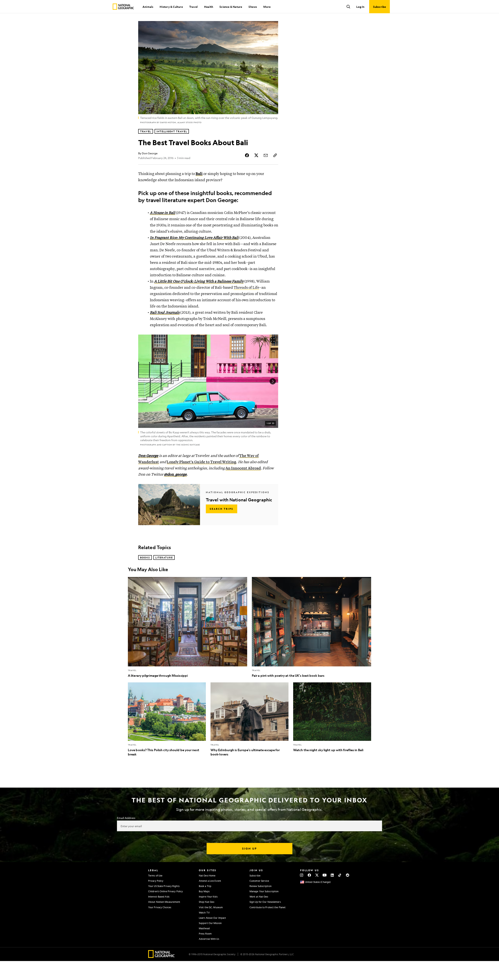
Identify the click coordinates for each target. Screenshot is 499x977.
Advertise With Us (209, 938)
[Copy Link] (275, 155)
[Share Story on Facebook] (247, 155)
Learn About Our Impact (212, 917)
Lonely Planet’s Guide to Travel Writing (201, 462)
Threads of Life (246, 288)
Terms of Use (155, 875)
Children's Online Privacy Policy (165, 891)
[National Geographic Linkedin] (332, 875)
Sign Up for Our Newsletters (265, 901)
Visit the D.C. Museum (211, 907)
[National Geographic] (123, 7)
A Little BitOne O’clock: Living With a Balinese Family (199, 281)
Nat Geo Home (207, 875)
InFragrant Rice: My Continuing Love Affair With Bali (194, 238)
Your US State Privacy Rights (164, 886)
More (267, 6)
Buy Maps (204, 891)
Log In (360, 6)
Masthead (204, 928)
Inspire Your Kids (208, 896)
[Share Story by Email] (266, 155)
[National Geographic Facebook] (309, 875)
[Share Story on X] (256, 155)
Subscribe (255, 875)
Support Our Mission (210, 923)
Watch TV (204, 912)
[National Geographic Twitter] (316, 875)
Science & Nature (230, 6)
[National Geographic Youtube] (324, 875)
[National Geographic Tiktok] (339, 875)
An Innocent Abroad (243, 468)
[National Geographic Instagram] (301, 875)
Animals (147, 6)
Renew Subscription (261, 886)
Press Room (205, 933)
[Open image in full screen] (273, 340)
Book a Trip (205, 886)
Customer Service (259, 880)
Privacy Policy (155, 880)
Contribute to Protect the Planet (268, 907)
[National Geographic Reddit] (347, 875)
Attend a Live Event (210, 880)
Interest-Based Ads (158, 896)
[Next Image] (273, 381)
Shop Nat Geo (206, 901)
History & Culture (171, 6)
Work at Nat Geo (259, 896)
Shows (253, 6)
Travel (193, 6)
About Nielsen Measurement (164, 901)
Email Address (126, 818)
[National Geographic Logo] (161, 957)
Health (208, 6)
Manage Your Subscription (264, 891)
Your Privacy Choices (159, 907)
